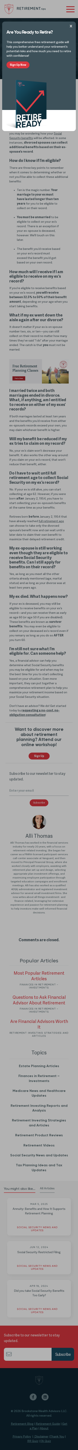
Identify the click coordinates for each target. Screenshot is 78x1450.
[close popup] (72, 26)
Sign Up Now (18, 65)
